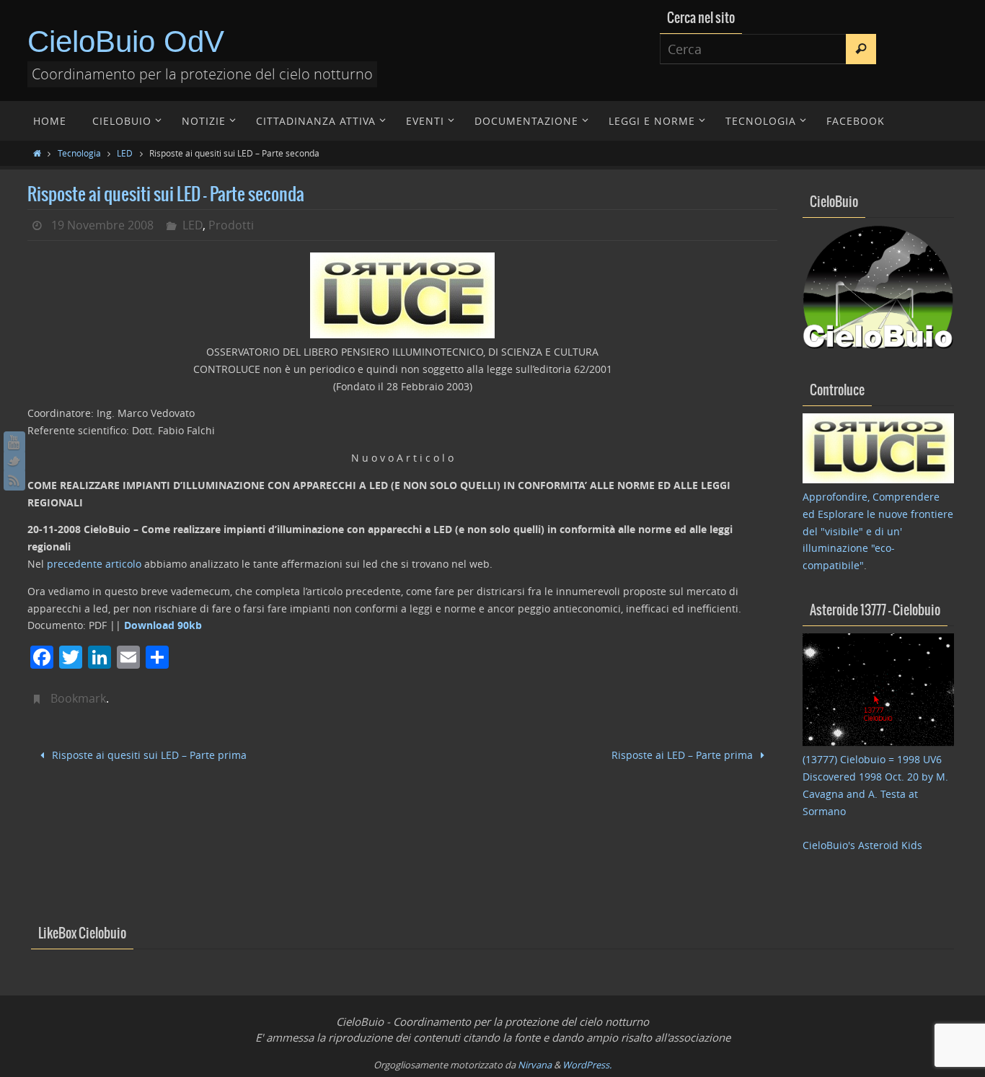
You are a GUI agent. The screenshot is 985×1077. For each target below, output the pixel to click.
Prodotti (231, 225)
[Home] (37, 153)
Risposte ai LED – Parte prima (683, 755)
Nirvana (535, 1064)
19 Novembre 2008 (102, 225)
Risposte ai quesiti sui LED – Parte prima (148, 755)
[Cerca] (861, 49)
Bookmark (78, 698)
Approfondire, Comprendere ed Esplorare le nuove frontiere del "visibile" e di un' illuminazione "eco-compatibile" (878, 531)
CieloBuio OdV (125, 41)
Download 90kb (163, 625)
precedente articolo (95, 564)
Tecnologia (79, 153)
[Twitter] (14, 461)
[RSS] (14, 480)
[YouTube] (14, 442)
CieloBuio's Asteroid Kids (862, 845)
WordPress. (586, 1064)
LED (125, 153)
